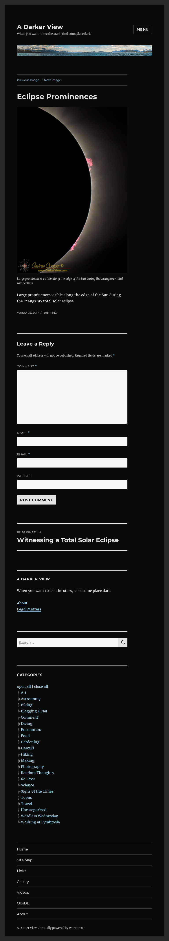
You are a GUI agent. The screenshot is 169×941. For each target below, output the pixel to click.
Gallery (23, 882)
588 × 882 (50, 312)
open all (24, 686)
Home (22, 849)
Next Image (52, 80)
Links (21, 871)
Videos (23, 892)
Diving (26, 723)
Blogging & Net (34, 711)
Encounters (31, 729)
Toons (26, 797)
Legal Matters (29, 609)
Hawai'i (27, 748)
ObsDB (23, 903)
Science (27, 785)
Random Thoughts (37, 773)
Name (23, 433)
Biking (26, 705)
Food (25, 736)
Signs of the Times (37, 791)
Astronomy (30, 699)
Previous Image (28, 80)
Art (23, 692)
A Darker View (40, 27)
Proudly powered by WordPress (62, 928)
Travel (26, 803)
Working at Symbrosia (40, 822)
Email (23, 454)
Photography (32, 766)
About (22, 603)
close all (41, 686)
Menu (143, 29)
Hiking (27, 754)
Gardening (30, 742)
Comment (27, 366)
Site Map (24, 860)
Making (27, 760)
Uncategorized (33, 810)
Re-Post (28, 779)
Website (24, 476)
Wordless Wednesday (39, 816)
